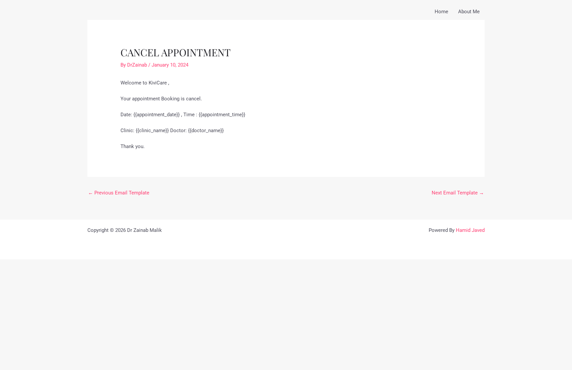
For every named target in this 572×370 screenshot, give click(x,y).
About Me (469, 12)
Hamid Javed (470, 230)
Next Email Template (458, 193)
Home (441, 12)
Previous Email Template (118, 193)
